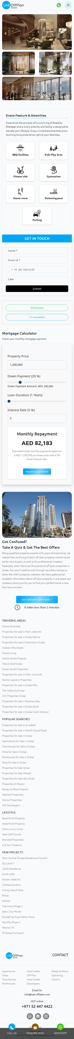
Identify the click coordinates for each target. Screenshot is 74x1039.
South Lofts (8, 874)
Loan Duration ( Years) (25, 395)
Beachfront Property (13, 818)
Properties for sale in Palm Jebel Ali (21, 631)
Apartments (8, 971)
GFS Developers (11, 805)
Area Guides (33, 971)
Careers (56, 979)
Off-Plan (31, 975)
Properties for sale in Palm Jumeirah (22, 674)
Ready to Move (60, 971)
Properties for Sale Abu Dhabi (18, 778)
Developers (33, 983)
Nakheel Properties (13, 794)
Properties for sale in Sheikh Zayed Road (24, 730)
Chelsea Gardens (11, 884)
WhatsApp (38, 308)
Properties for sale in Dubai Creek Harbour (25, 711)
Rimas (5, 895)
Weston (6, 900)
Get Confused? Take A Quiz (36, 599)
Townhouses (9, 979)
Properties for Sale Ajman (16, 767)
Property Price (18, 356)
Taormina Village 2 (12, 906)
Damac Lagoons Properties (17, 679)
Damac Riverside (11, 626)
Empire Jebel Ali (11, 879)
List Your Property (12, 845)
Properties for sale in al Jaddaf (19, 725)
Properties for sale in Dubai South (20, 706)
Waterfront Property (13, 823)
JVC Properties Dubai (14, 695)
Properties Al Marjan (13, 784)
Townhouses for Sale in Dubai (18, 746)
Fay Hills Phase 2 (11, 922)
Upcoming (57, 975)
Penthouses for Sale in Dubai (18, 757)
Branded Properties (13, 839)
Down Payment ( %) (24, 376)
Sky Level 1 (8, 863)
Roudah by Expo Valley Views (18, 916)
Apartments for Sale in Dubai (18, 741)
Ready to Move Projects (15, 789)
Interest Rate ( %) (21, 410)
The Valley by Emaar (13, 690)
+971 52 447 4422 (37, 1006)
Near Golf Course (11, 834)
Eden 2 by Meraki (11, 911)
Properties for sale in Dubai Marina (21, 637)
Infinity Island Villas (12, 890)
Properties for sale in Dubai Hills (19, 685)
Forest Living (9, 653)
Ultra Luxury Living (12, 829)
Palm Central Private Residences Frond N (24, 858)
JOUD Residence (11, 868)
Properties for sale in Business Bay (21, 701)
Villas (5, 975)
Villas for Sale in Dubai (14, 751)
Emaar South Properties (15, 669)
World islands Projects (14, 658)
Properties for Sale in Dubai (17, 735)
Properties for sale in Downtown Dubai (23, 642)
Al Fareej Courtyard (12, 933)
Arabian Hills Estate (13, 647)
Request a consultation (37, 471)
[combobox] (11, 269)
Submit (37, 288)
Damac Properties (12, 800)
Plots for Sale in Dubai (14, 762)
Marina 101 (8, 927)
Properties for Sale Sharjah (16, 773)
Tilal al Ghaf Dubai (12, 663)
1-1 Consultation (37, 317)
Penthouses (8, 983)
